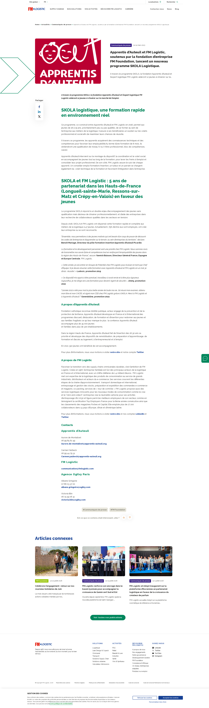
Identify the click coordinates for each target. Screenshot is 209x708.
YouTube (158, 653)
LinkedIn (140, 414)
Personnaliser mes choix (157, 702)
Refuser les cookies (144, 698)
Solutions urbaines (99, 661)
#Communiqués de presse (95, 510)
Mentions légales (79, 683)
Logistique (96, 648)
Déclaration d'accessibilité (116, 683)
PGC (114, 648)
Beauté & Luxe (117, 653)
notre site (115, 352)
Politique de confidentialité (97, 683)
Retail (114, 650)
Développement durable (141, 658)
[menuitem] (57, 9)
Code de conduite (134, 683)
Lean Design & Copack (101, 650)
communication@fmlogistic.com (77, 469)
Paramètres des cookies (63, 683)
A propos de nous (138, 649)
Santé (114, 659)
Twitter (140, 352)
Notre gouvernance (139, 655)
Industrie (115, 656)
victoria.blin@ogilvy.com (73, 500)
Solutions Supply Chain (101, 659)
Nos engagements (138, 652)
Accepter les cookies (170, 698)
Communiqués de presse (62, 24)
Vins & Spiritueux (118, 661)
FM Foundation (137, 660)
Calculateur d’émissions (101, 664)
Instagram (158, 656)
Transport (96, 656)
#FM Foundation (117, 510)
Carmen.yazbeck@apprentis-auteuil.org (81, 456)
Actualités (45, 24)
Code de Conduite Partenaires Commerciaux (156, 683)
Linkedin (158, 648)
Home (37, 24)
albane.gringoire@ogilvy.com (75, 487)
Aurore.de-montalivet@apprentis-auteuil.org (84, 444)
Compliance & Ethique (140, 663)
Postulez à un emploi (139, 671)
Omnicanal (96, 653)
